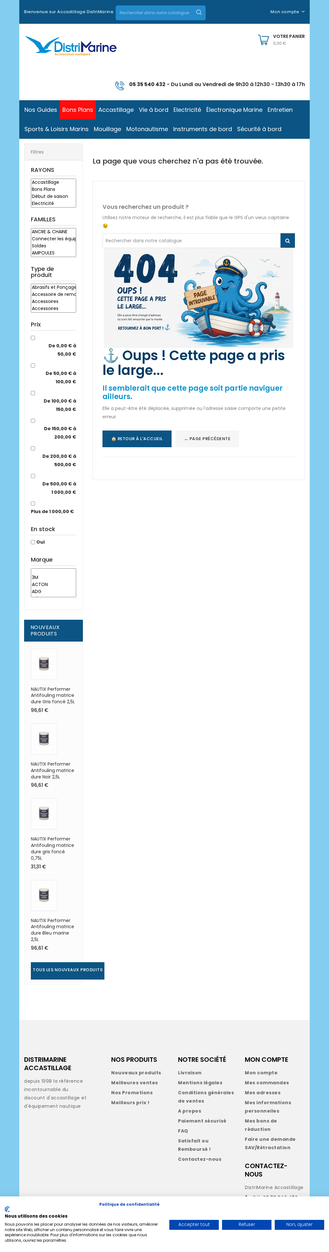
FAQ (183, 1131)
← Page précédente (207, 439)
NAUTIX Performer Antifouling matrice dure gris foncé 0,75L (52, 848)
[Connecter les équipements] (53, 239)
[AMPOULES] (53, 253)
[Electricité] (53, 203)
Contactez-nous (199, 1159)
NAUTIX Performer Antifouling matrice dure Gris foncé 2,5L (53, 695)
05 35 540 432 (147, 84)
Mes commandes (267, 1082)
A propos (189, 1111)
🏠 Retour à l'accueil (137, 439)
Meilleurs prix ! (130, 1102)
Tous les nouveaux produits (67, 970)
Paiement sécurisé (202, 1121)
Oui (40, 542)
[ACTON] (53, 584)
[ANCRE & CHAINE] (53, 231)
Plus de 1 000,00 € (52, 511)
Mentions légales (200, 1082)
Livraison (190, 1073)
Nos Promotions (132, 1092)
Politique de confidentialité (129, 1204)
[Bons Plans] (53, 189)
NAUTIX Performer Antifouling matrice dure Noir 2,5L (52, 770)
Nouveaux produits (136, 1073)
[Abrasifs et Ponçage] (53, 287)
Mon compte (261, 1073)
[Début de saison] (53, 196)
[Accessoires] (53, 301)
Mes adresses (262, 1092)
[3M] (53, 577)
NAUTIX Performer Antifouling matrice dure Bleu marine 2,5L (52, 930)
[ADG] (53, 591)
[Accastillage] (53, 182)
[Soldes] (53, 246)
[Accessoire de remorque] (53, 294)
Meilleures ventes (134, 1082)
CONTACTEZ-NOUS (266, 1170)
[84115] (53, 571)
